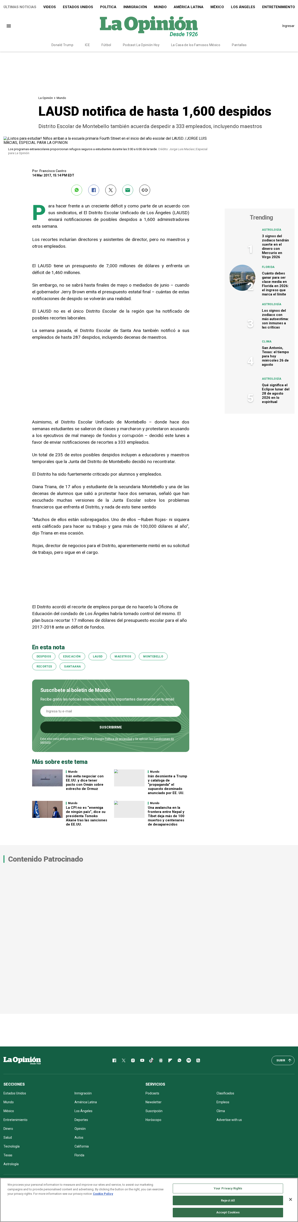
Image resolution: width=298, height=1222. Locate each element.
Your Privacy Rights (228, 1188)
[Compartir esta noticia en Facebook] (93, 190)
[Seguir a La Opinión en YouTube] (142, 1060)
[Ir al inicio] (22, 1060)
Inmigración (135, 7)
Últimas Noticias (19, 7)
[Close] (290, 1199)
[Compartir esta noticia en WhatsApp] (76, 190)
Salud (7, 1137)
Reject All (228, 1200)
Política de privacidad (118, 739)
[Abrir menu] (8, 26)
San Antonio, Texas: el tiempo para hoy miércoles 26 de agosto (275, 356)
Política (108, 7)
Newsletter (154, 1102)
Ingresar (288, 26)
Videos (49, 7)
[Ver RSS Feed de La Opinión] (198, 1060)
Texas (7, 1155)
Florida (268, 267)
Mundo (160, 7)
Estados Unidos (78, 7)
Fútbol (106, 45)
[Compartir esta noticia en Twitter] (110, 190)
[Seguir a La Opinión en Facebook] (114, 1060)
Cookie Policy (103, 1193)
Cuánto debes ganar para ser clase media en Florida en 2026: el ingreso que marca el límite (275, 283)
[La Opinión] (149, 26)
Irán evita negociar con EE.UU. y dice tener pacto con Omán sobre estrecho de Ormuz (85, 782)
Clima (267, 341)
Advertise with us (229, 1120)
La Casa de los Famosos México (195, 45)
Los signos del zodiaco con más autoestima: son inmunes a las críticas (275, 318)
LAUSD (98, 656)
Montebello (153, 656)
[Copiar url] (144, 190)
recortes (44, 666)
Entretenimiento (15, 1120)
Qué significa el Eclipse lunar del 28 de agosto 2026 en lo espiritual (275, 393)
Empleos (223, 1102)
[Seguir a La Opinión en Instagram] (133, 1060)
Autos (78, 1137)
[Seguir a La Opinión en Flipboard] (170, 1060)
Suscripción (154, 1111)
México (217, 7)
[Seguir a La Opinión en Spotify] (188, 1060)
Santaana (72, 666)
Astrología (271, 229)
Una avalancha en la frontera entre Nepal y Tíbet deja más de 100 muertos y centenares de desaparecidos (166, 816)
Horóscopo (153, 1120)
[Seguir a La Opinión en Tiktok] (151, 1060)
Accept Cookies (228, 1212)
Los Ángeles (243, 7)
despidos (44, 656)
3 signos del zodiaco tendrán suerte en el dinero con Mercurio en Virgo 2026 (275, 246)
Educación (72, 656)
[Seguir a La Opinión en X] (123, 1060)
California (81, 1146)
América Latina (188, 7)
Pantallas (239, 45)
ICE (87, 45)
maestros (123, 656)
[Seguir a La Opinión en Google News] (161, 1060)
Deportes (81, 1120)
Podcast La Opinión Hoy (141, 45)
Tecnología (11, 1146)
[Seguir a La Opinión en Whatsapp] (179, 1060)
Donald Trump (62, 45)
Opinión (80, 1129)
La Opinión (45, 98)
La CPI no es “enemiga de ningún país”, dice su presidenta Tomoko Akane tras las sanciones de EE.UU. (86, 816)
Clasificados (225, 1093)
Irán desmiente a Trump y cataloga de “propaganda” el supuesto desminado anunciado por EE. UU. (167, 784)
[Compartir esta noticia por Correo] (127, 190)
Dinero (8, 1129)
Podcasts (152, 1093)
